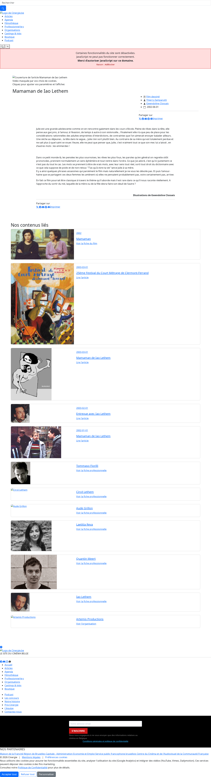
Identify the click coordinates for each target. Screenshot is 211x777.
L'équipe (9, 708)
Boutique (9, 36)
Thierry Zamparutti (156, 100)
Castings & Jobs (13, 33)
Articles (9, 16)
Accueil (8, 664)
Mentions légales (31, 757)
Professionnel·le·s (14, 26)
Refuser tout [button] (28, 774)
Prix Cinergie (11, 704)
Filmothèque (11, 23)
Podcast (9, 40)
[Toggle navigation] (2, 46)
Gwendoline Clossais (157, 103)
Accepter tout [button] (9, 774)
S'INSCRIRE (78, 731)
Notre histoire (12, 701)
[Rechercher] (3, 8)
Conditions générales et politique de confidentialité (105, 741)
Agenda (9, 19)
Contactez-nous (13, 711)
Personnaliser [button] (46, 774)
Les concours (12, 698)
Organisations (12, 30)
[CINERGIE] (12, 12)
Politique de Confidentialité (32, 767)
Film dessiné (153, 96)
